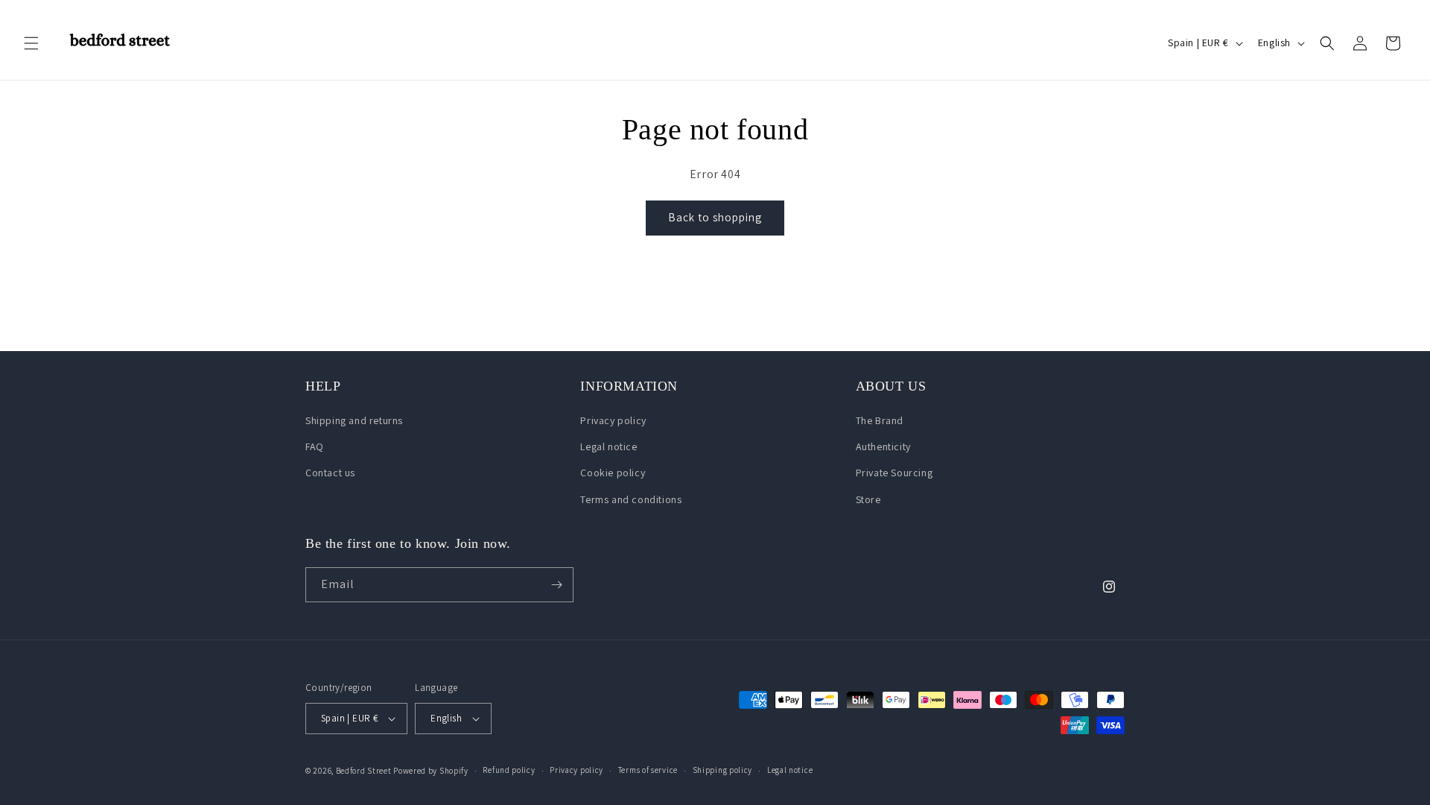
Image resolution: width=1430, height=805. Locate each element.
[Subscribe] (556, 584)
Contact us (330, 472)
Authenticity (883, 446)
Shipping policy (723, 770)
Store (868, 499)
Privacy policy (613, 420)
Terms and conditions (630, 499)
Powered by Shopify (430, 770)
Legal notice (608, 446)
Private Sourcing (894, 472)
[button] (31, 43)
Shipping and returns (354, 420)
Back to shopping (715, 217)
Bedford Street (364, 770)
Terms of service (648, 770)
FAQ (314, 446)
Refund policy (509, 770)
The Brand (879, 420)
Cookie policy (612, 472)
